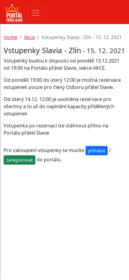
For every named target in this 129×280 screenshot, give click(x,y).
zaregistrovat (19, 160)
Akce (29, 37)
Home (10, 37)
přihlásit (96, 151)
